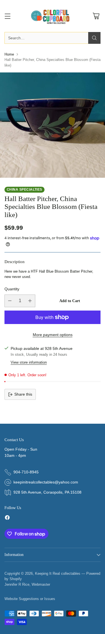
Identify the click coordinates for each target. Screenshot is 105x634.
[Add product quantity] (30, 301)
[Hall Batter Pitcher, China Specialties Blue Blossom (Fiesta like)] (52, 125)
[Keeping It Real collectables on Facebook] (7, 518)
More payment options (53, 334)
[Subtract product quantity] (10, 301)
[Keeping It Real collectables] (52, 16)
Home (9, 54)
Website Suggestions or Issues (29, 599)
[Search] (94, 38)
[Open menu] (7, 16)
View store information (29, 362)
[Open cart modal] (96, 16)
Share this (23, 394)
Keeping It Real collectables (57, 573)
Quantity (11, 289)
